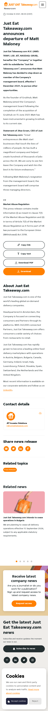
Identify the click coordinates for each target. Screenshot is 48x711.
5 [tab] (31, 561)
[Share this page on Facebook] (27, 448)
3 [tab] (24, 561)
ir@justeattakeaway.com (17, 426)
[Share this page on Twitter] (13, 448)
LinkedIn (7, 390)
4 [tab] (28, 561)
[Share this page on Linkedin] (20, 448)
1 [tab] (16, 561)
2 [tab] (20, 561)
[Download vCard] (40, 413)
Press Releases (10, 470)
